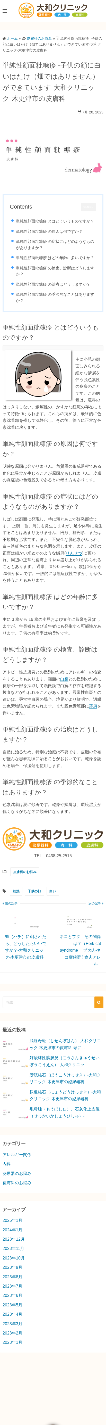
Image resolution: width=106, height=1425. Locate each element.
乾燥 (16, 891)
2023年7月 (12, 1286)
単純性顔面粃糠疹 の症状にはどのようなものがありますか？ (55, 244)
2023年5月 (12, 1305)
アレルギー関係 (17, 1154)
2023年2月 (12, 1333)
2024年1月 (12, 1230)
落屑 (93, 706)
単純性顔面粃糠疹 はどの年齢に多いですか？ (55, 258)
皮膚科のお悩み (25, 872)
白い (52, 891)
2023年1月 (12, 1342)
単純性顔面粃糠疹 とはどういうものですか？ (55, 221)
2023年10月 (14, 1258)
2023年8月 (12, 1277)
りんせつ (74, 553)
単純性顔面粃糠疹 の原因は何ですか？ (49, 231)
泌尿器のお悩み (17, 1173)
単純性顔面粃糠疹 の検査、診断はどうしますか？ (55, 271)
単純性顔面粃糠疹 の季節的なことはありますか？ (55, 297)
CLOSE (88, 206)
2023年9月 (12, 1267)
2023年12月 (14, 1239)
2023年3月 (12, 1324)
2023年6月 (12, 1295)
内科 (7, 1164)
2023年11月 (13, 1248)
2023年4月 (12, 1314)
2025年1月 (12, 1220)
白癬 (64, 679)
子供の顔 (34, 891)
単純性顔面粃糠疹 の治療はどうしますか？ (53, 284)
